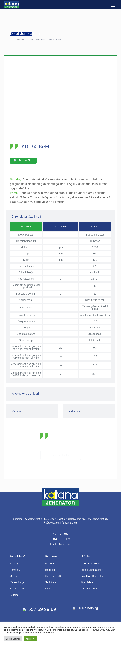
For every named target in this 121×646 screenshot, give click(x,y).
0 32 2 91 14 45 (62, 539)
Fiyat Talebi (87, 582)
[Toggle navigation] (113, 4)
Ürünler (14, 576)
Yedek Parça (17, 582)
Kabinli (16, 411)
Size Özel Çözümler (92, 576)
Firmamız (15, 569)
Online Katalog (87, 608)
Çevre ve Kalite (53, 576)
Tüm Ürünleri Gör (60, 455)
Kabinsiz (74, 411)
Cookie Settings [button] (13, 639)
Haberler (50, 569)
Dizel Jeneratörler (37, 39)
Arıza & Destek (18, 588)
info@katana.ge (62, 544)
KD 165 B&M (55, 39)
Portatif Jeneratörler (91, 569)
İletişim (14, 595)
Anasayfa (20, 39)
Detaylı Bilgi (26, 160)
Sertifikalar (51, 582)
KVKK (48, 588)
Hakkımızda (51, 563)
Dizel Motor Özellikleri (26, 216)
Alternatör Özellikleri (25, 393)
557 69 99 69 (62, 534)
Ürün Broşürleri (89, 588)
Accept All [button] (30, 639)
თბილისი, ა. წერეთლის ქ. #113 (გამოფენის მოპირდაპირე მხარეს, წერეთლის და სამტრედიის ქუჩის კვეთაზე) (60, 521)
